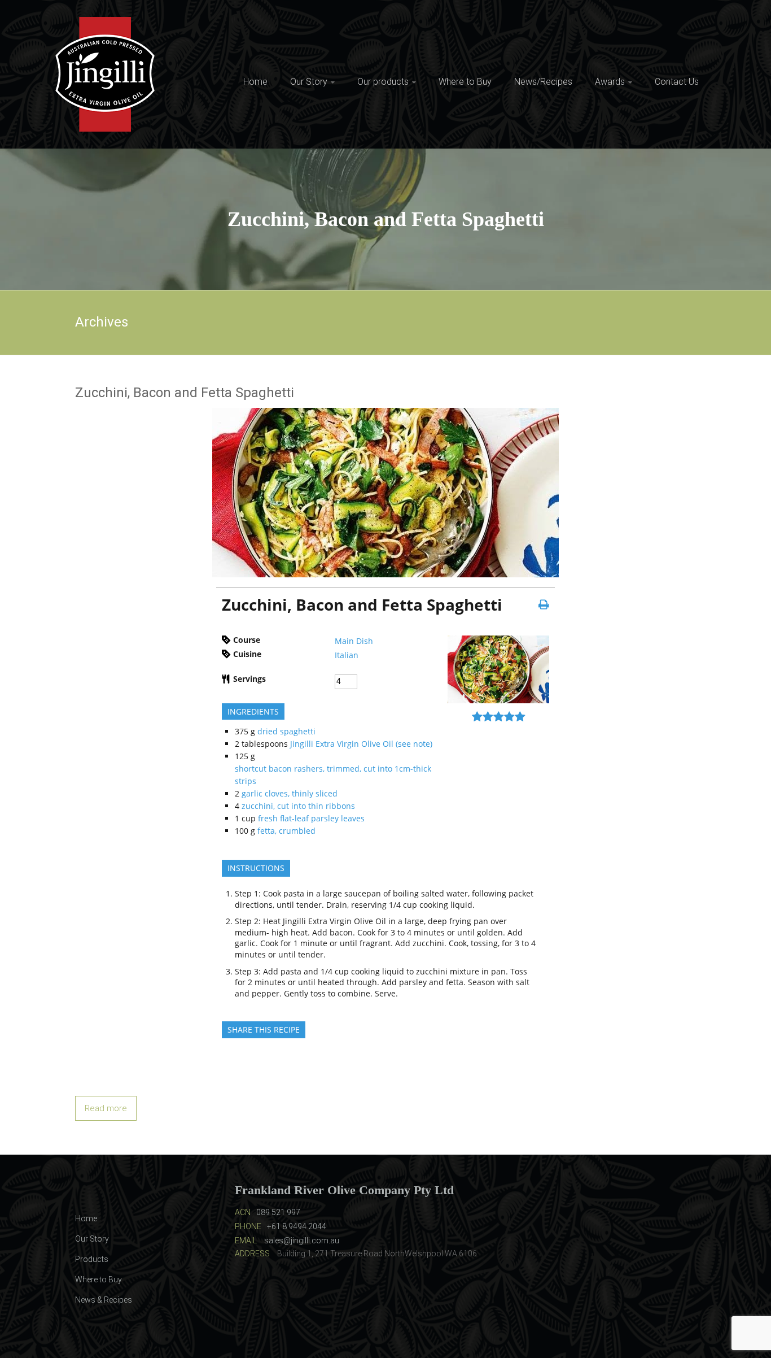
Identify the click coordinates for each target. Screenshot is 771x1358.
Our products (383, 81)
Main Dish (354, 641)
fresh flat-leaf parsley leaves (311, 818)
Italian (346, 655)
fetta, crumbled (286, 830)
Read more (106, 1108)
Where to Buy (465, 81)
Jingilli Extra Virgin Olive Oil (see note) (361, 743)
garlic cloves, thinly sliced (290, 793)
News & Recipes (103, 1299)
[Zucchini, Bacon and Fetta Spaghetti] (385, 414)
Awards (610, 81)
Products (91, 1259)
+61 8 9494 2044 (296, 1226)
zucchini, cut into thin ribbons (298, 805)
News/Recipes (543, 81)
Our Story (308, 81)
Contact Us (677, 81)
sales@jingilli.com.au (301, 1240)
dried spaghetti (286, 731)
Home (255, 81)
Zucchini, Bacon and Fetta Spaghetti (184, 393)
